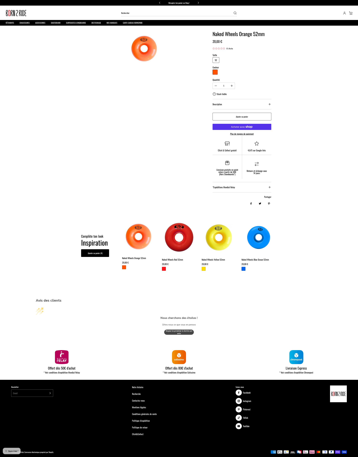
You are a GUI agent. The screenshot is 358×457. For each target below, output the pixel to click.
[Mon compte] (343, 13)
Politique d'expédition (141, 420)
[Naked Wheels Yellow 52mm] (219, 237)
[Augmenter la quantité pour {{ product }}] (232, 86)
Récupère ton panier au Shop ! (179, 2)
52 (216, 60)
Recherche (136, 394)
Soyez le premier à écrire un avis (179, 332)
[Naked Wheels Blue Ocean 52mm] (258, 237)
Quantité (216, 79)
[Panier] (349, 13)
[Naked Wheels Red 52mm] (179, 237)
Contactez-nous (138, 400)
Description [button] (217, 104)
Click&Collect (137, 434)
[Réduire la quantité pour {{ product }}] (216, 86)
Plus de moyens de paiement (242, 134)
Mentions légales (139, 407)
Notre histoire (137, 387)
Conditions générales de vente (144, 414)
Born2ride (20, 452)
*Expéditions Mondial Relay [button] (224, 187)
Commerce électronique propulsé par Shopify (38, 452)
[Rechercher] (234, 13)
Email (15, 393)
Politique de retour (140, 427)
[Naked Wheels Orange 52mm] (139, 236)
